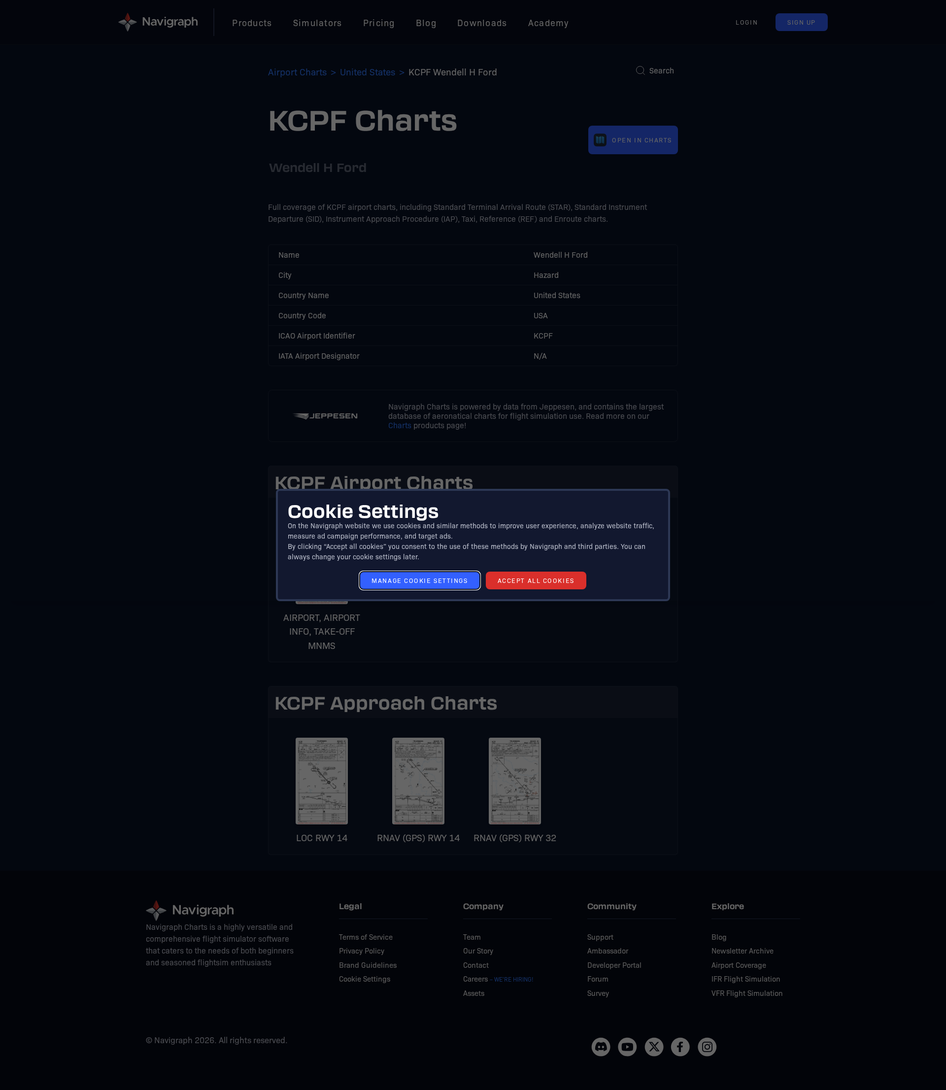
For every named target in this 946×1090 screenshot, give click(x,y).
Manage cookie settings (420, 580)
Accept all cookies (536, 580)
